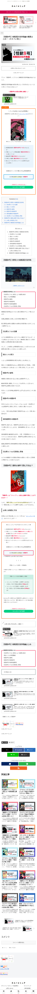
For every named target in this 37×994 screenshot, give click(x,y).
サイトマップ (27, 985)
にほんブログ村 (4, 969)
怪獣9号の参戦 (9, 209)
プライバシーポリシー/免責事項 (9, 985)
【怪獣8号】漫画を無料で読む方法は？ (13, 218)
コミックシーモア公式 (18, 187)
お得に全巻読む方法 (10, 220)
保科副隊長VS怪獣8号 (11, 213)
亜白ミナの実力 (9, 207)
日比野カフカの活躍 (10, 204)
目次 (16, 228)
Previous (1, 23)
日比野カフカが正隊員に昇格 (13, 216)
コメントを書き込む (18, 942)
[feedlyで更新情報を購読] (27, 764)
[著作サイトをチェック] (9, 764)
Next (36, 23)
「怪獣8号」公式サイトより (18, 285)
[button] (24, 755)
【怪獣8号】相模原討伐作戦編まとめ (13, 222)
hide (16, 199)
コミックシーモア (23, 114)
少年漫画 (5, 742)
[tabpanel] (10, 22)
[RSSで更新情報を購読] (18, 768)
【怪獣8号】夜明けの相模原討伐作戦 (13, 202)
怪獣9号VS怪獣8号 (10, 211)
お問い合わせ (9, 988)
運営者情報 (27, 988)
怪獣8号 (12, 742)
